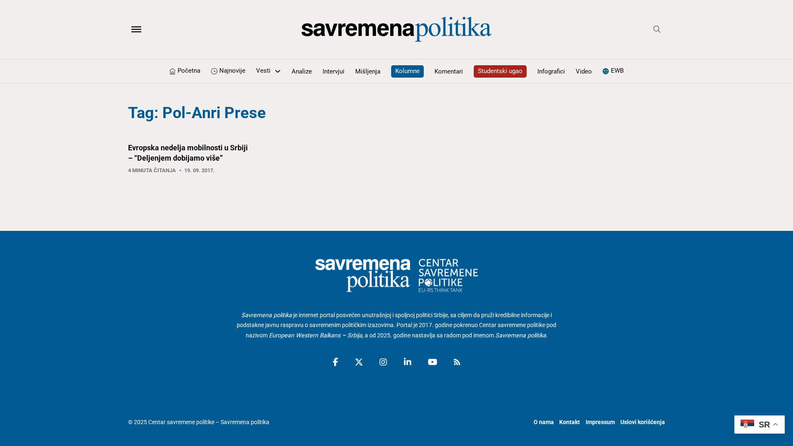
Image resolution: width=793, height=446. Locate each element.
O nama (544, 422)
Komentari (448, 71)
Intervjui (333, 71)
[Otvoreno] (136, 29)
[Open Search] (657, 29)
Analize (302, 71)
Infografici (551, 71)
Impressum (600, 422)
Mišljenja (367, 71)
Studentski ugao (500, 71)
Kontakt (569, 422)
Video (584, 71)
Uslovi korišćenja (642, 422)
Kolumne (407, 71)
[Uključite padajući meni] (278, 71)
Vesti (263, 70)
